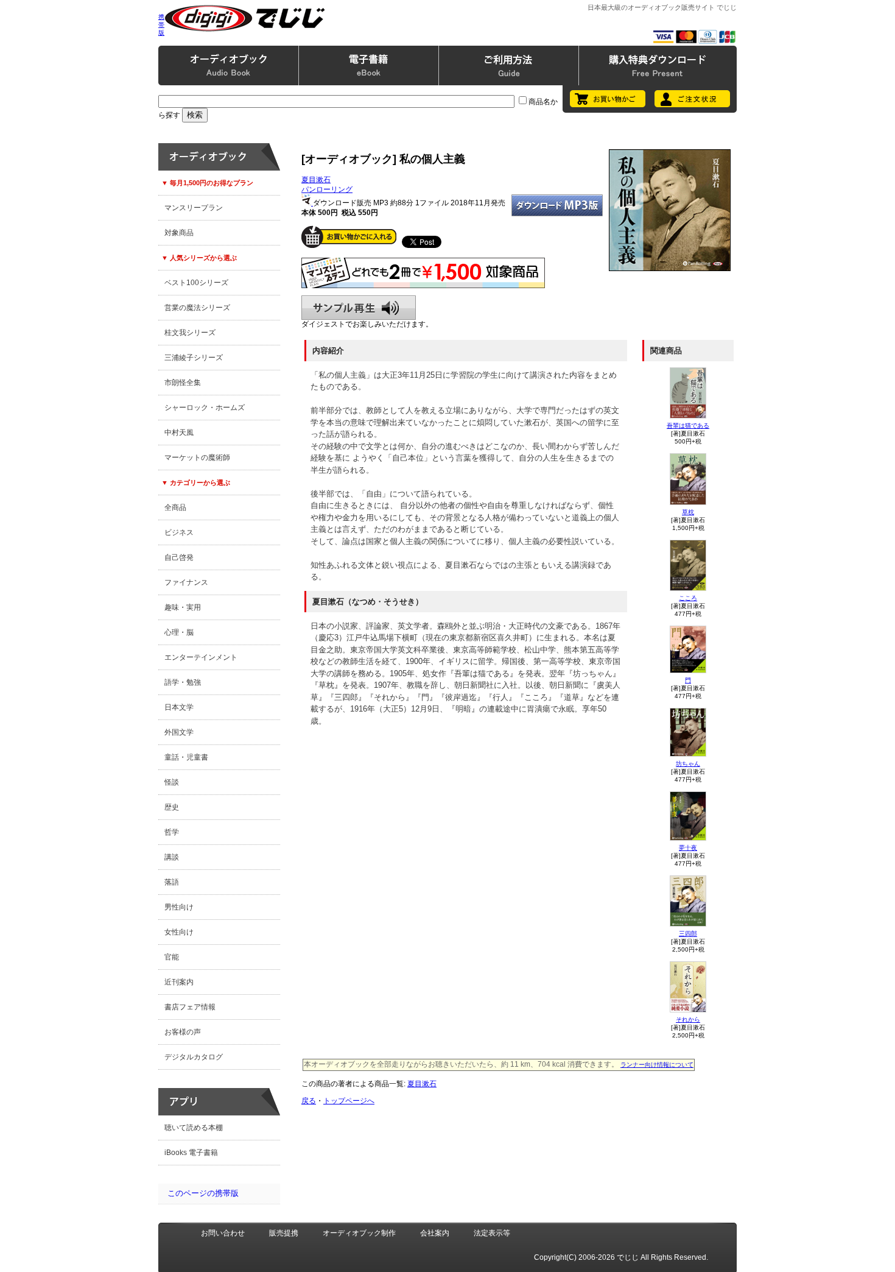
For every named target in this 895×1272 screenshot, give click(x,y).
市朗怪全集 (182, 382)
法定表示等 (492, 1233)
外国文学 (179, 732)
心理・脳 (179, 632)
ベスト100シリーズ (196, 282)
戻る (308, 1101)
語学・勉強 (182, 682)
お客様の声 (182, 1032)
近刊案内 (179, 982)
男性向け (179, 907)
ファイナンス (186, 582)
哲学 (171, 832)
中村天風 (179, 432)
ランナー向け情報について (656, 1064)
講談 (171, 857)
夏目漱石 (316, 179)
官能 (171, 957)
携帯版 (161, 24)
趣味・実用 (182, 607)
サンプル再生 (358, 307)
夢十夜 (688, 847)
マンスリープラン (193, 207)
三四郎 (688, 933)
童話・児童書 (186, 757)
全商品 (175, 507)
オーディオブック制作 (359, 1233)
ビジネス (179, 532)
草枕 (688, 512)
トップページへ (348, 1101)
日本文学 (179, 707)
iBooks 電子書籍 (191, 1152)
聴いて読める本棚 (193, 1127)
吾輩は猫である (688, 425)
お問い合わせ (223, 1233)
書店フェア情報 (190, 1007)
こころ (688, 598)
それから (688, 1019)
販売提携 (283, 1233)
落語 (171, 882)
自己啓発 (179, 557)
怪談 (171, 782)
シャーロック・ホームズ (204, 407)
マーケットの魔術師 (197, 457)
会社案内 (434, 1233)
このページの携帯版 (203, 1193)
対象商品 (179, 232)
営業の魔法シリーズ (197, 307)
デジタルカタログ (193, 1057)
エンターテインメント (200, 657)
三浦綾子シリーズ (193, 357)
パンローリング (327, 189)
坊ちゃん (688, 763)
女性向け (179, 932)
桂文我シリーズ (190, 332)
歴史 (171, 807)
